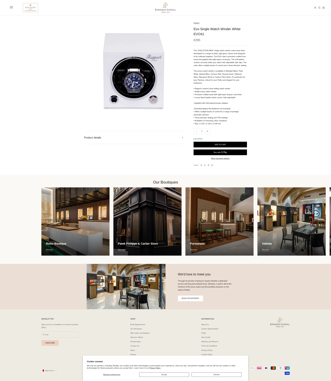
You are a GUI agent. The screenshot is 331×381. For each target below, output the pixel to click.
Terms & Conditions (209, 346)
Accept (164, 374)
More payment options (220, 158)
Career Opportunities (210, 329)
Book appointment (190, 298)
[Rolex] (302, 7)
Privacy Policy (155, 368)
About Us (205, 324)
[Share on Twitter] (205, 165)
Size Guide (205, 337)
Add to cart (220, 145)
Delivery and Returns (210, 341)
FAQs (203, 333)
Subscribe (50, 343)
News (132, 350)
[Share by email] (212, 165)
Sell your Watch (136, 337)
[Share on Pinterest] (208, 165)
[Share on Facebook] (201, 165)
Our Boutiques (136, 329)
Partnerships (135, 341)
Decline (217, 374)
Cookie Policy (206, 354)
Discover (49, 249)
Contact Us (134, 346)
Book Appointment (137, 324)
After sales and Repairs (139, 333)
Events (133, 354)
